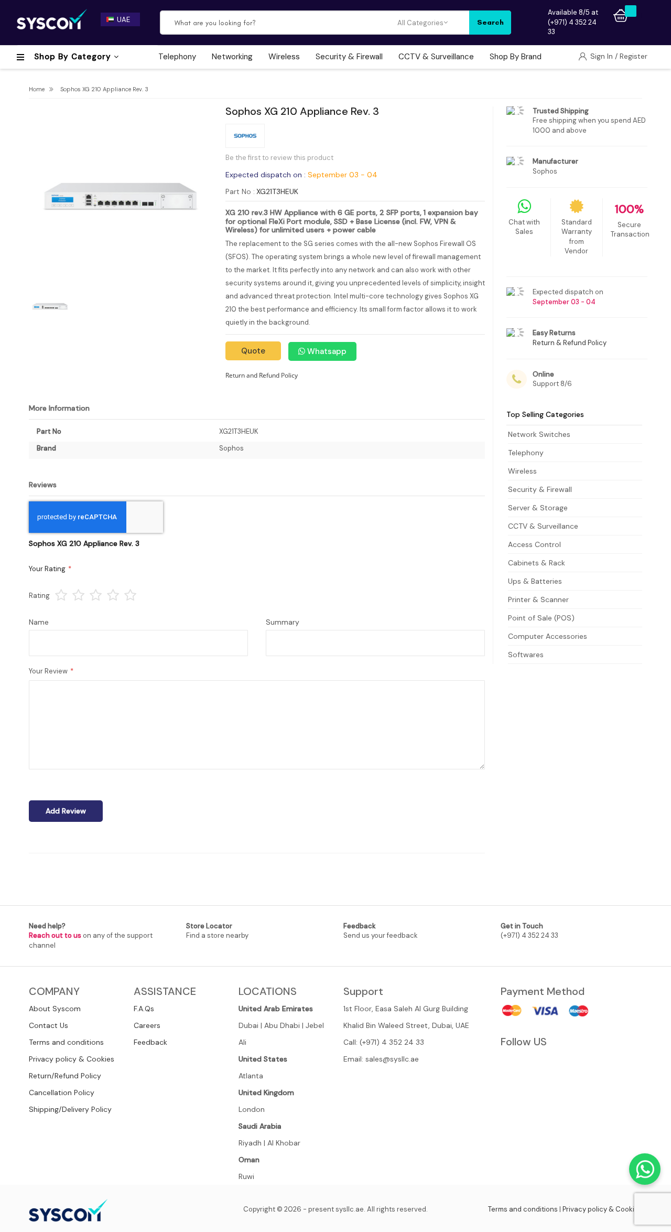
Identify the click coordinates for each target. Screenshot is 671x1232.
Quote (253, 351)
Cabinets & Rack (536, 562)
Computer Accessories (547, 636)
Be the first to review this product (279, 157)
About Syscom (55, 1008)
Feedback (150, 1042)
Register (633, 56)
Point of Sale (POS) (541, 618)
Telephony (526, 452)
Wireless (522, 471)
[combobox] (279, 23)
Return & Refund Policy (570, 342)
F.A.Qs (144, 1008)
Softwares (526, 654)
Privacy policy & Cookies (71, 1059)
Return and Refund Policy (261, 375)
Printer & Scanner (538, 599)
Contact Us (48, 1025)
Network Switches (539, 434)
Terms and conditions (66, 1042)
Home (37, 89)
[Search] (490, 22)
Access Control (534, 544)
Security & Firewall (540, 489)
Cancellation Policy (61, 1092)
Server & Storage (538, 507)
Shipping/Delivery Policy (70, 1109)
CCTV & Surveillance (543, 526)
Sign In (602, 56)
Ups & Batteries (535, 581)
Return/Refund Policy (65, 1075)
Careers (147, 1025)
